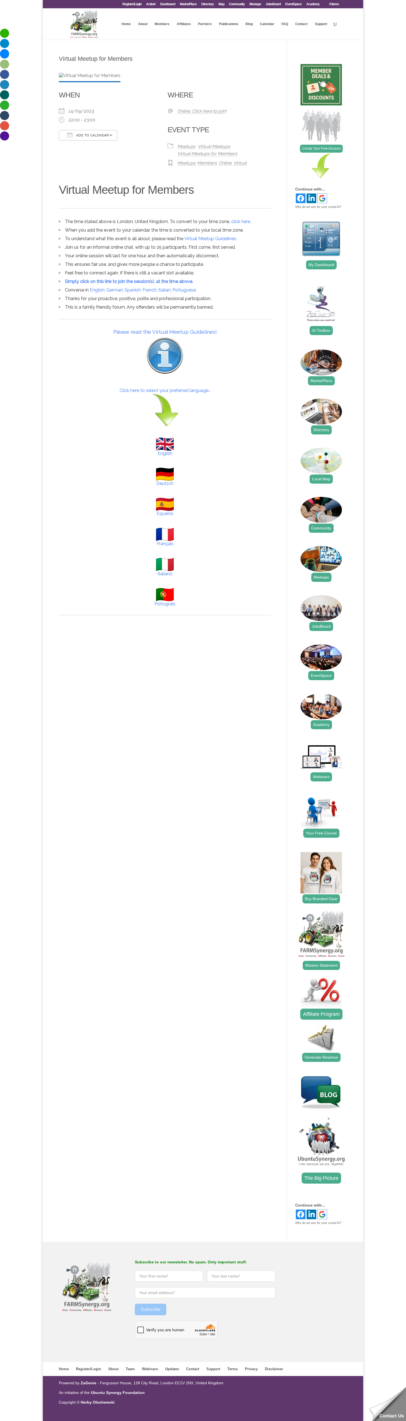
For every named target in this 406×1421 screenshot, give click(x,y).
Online (225, 163)
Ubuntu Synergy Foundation (118, 1392)
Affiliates (184, 24)
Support (321, 24)
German (114, 290)
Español (165, 513)
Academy (313, 4)
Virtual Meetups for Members (207, 153)
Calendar (267, 24)
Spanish (133, 290)
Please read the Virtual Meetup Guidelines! (165, 332)
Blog (249, 24)
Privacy (251, 1369)
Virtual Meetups (214, 146)
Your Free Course (321, 833)
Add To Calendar (92, 135)
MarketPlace (188, 4)
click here (240, 221)
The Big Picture (321, 1178)
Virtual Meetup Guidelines (210, 238)
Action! (150, 4)
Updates (172, 1369)
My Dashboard (321, 265)
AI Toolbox (321, 330)
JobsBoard (273, 4)
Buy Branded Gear (321, 899)
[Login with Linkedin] (311, 198)
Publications (228, 24)
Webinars (321, 777)
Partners (205, 24)
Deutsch (164, 483)
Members (162, 24)
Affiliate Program (321, 1014)
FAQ (284, 24)
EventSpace (293, 4)
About (142, 24)
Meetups (255, 4)
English (97, 290)
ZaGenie (88, 1383)
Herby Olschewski (98, 1402)
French (149, 290)
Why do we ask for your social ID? (318, 206)
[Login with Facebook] (300, 198)
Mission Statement (321, 965)
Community (237, 4)
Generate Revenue (321, 1057)
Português (164, 603)
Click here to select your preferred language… (165, 390)
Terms (232, 1369)
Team (130, 1369)
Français (165, 543)
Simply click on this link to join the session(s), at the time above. (129, 281)
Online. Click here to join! (201, 111)
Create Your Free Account (321, 148)
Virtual (240, 163)
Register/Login (131, 4)
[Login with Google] (322, 198)
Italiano (164, 573)
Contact (301, 24)
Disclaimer (274, 1369)
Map (221, 4)
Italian (164, 290)
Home (126, 24)
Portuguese (184, 290)
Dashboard (167, 4)
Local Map (321, 479)
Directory (207, 4)
